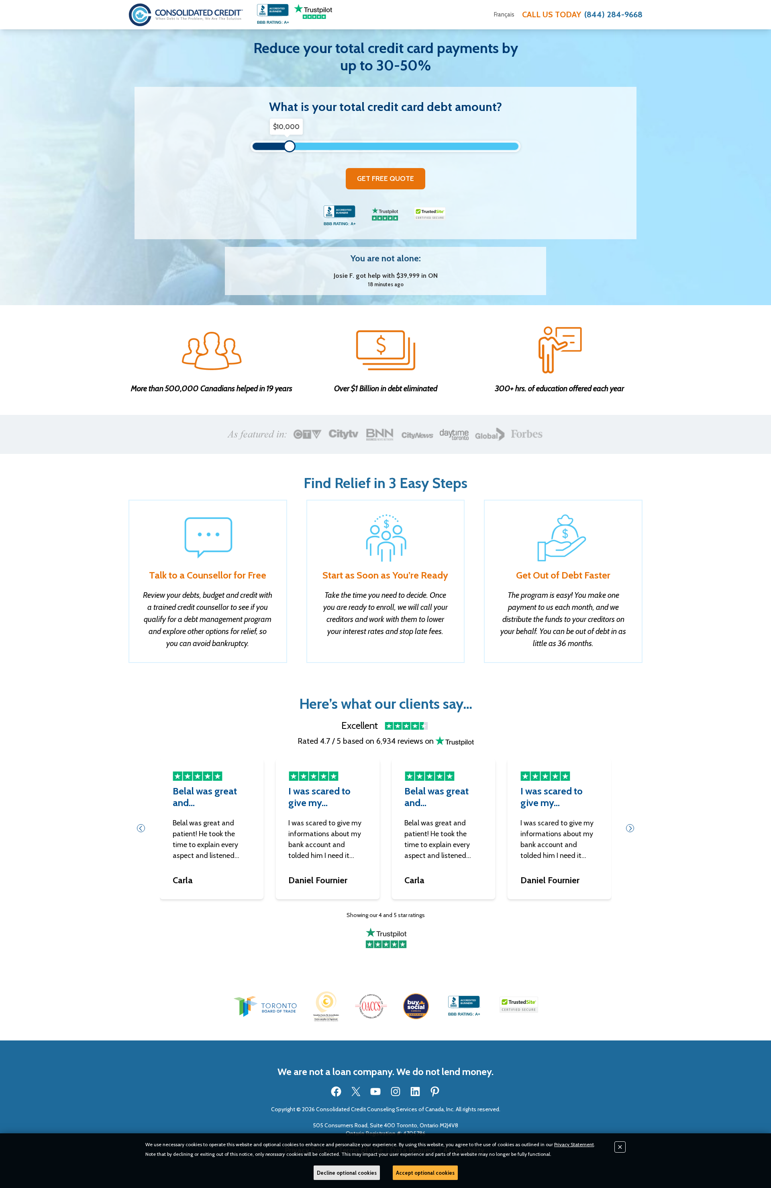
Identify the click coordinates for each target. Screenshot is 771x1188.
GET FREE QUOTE (385, 178)
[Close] (620, 1147)
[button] (265, 1006)
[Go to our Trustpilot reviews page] (313, 11)
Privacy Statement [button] (574, 1144)
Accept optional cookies (425, 1173)
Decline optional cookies (347, 1173)
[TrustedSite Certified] (430, 213)
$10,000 (286, 127)
